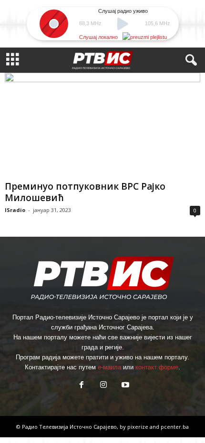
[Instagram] (103, 385)
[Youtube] (124, 385)
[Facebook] (81, 385)
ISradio (15, 209)
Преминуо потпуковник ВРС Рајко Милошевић (85, 192)
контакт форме (156, 367)
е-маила (109, 367)
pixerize (138, 426)
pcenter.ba (175, 426)
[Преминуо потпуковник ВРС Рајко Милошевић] (102, 125)
